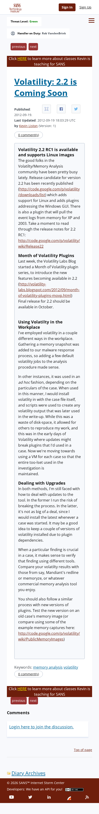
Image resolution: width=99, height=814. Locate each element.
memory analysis (48, 667)
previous (18, 46)
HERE (22, 58)
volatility (71, 667)
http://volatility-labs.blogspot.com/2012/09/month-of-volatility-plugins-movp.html (49, 290)
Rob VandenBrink (54, 33)
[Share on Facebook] (61, 109)
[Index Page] (15, 7)
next (33, 46)
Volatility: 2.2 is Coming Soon (45, 87)
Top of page (83, 750)
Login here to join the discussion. (41, 727)
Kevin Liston (28, 126)
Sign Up (85, 7)
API (47, 789)
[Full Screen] (46, 109)
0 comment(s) (28, 135)
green (33, 21)
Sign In (67, 7)
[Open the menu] (91, 20)
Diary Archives (28, 773)
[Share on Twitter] (76, 109)
